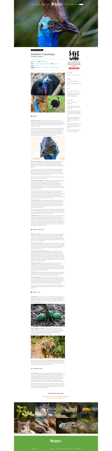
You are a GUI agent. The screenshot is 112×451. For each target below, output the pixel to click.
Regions (48, 4)
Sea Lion (45, 425)
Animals (33, 4)
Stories (66, 4)
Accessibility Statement (77, 448)
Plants (38, 4)
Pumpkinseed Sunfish (87, 425)
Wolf (45, 410)
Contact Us (52, 448)
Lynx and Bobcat (24, 425)
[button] (48, 94)
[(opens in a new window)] (74, 59)
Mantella (87, 410)
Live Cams (71, 4)
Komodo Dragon (66, 425)
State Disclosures (69, 448)
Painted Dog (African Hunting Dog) (66, 410)
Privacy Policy (58, 448)
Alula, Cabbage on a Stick (24, 410)
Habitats (43, 4)
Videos (76, 4)
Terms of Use (63, 448)
